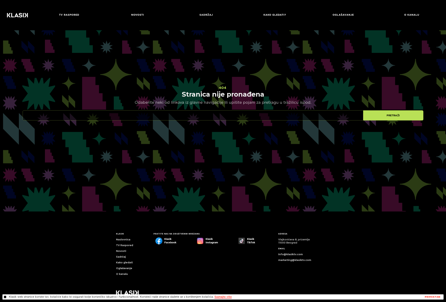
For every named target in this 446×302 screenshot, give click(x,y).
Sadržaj (206, 15)
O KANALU (411, 15)
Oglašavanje (343, 15)
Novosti (137, 15)
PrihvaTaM (432, 297)
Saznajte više (223, 297)
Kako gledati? (274, 15)
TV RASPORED (69, 15)
